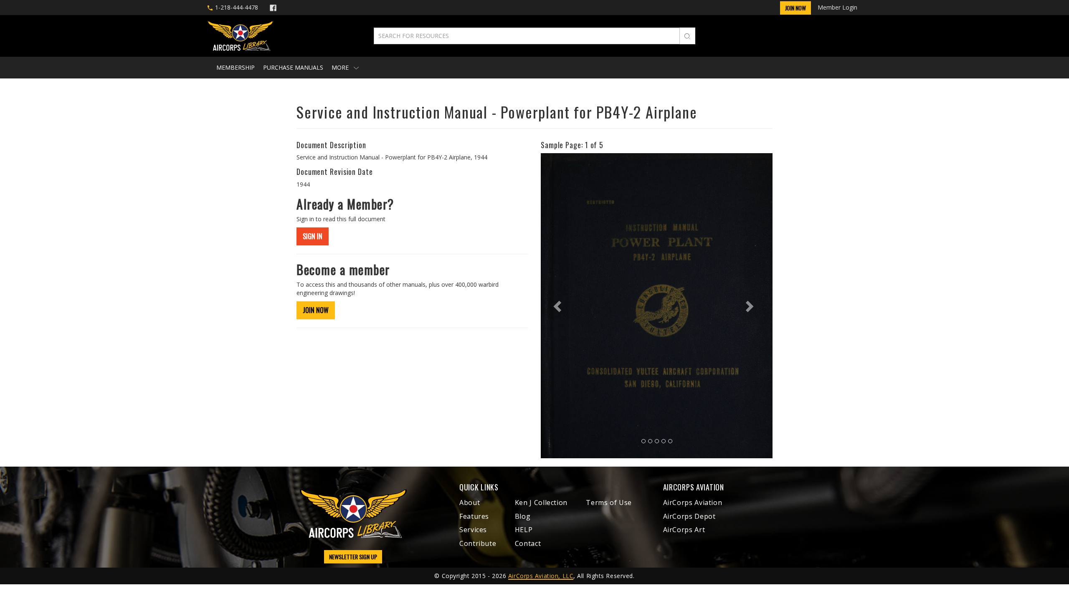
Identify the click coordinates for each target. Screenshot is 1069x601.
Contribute (477, 543)
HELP (524, 529)
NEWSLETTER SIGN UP (353, 556)
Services (473, 529)
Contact (528, 543)
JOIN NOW (316, 310)
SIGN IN (312, 236)
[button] (558, 305)
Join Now (795, 7)
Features (474, 516)
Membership (235, 67)
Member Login (837, 7)
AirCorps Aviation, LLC (540, 576)
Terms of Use (609, 502)
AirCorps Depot (689, 516)
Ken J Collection (541, 502)
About (469, 502)
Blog (523, 516)
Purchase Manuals (293, 67)
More (341, 67)
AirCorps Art (684, 529)
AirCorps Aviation (692, 502)
